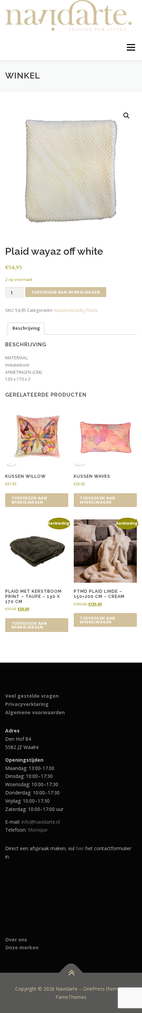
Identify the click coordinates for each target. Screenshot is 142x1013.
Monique (38, 829)
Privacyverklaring (27, 704)
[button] (126, 115)
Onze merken (22, 947)
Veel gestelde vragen (32, 696)
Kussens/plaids (69, 310)
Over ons (16, 939)
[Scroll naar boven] (71, 972)
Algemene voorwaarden (35, 712)
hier (80, 848)
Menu (130, 47)
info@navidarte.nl (40, 822)
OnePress (94, 988)
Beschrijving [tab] (26, 328)
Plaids (92, 310)
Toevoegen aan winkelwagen (65, 292)
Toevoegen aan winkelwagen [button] (29, 499)
